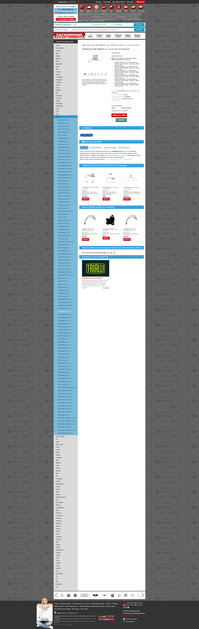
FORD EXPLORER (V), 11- (64, 181)
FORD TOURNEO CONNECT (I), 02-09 (67, 387)
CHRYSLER (59, 80)
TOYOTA (58, 563)
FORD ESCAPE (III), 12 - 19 (64, 150)
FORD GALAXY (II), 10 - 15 (64, 266)
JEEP (57, 473)
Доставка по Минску (95, 148)
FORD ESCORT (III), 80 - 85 (64, 153)
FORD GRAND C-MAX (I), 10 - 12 (65, 275)
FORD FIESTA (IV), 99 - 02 (64, 196)
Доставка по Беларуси (110, 148)
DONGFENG (59, 103)
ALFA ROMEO (60, 48)
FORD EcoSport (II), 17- (64, 138)
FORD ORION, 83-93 (63, 339)
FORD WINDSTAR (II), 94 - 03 (65, 433)
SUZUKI (58, 555)
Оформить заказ (59, 606)
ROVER (58, 531)
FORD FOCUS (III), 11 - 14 (64, 232)
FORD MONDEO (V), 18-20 (64, 324)
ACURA (58, 45)
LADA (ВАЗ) (59, 479)
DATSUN (58, 98)
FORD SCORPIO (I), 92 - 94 (64, 366)
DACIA (58, 88)
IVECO (58, 468)
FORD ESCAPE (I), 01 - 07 (64, 144)
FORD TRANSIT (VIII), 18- (64, 415)
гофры (124, 19)
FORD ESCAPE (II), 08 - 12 (64, 147)
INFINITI (58, 463)
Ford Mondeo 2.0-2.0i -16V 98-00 (131, 188)
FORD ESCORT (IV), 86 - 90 (64, 156)
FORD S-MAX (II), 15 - (63, 360)
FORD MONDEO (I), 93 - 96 (64, 308)
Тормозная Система (99, 35)
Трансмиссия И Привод (118, 35)
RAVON (58, 526)
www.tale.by (69, 624)
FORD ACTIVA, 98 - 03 (63, 120)
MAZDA (58, 494)
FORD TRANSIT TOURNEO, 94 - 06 (66, 430)
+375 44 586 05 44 (67, 9)
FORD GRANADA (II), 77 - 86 (65, 272)
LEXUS (58, 487)
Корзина (141, 2)
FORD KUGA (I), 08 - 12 (63, 287)
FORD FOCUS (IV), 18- (63, 239)
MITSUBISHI (59, 502)
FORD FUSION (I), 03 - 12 (64, 245)
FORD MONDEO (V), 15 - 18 (64, 321)
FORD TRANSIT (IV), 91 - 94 (65, 400)
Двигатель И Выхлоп (128, 35)
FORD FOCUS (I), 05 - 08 (64, 220)
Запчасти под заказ (77, 604)
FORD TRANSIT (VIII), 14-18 (65, 412)
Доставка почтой (124, 148)
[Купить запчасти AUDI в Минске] (84, 595)
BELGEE (58, 56)
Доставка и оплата (118, 2)
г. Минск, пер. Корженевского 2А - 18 (67, 613)
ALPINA (58, 51)
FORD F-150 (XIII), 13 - (63, 184)
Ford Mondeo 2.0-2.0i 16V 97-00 (111, 188)
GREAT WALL (59, 444)
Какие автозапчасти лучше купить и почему (92, 606)
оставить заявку (67, 19)
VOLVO (58, 566)
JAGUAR (58, 471)
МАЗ (57, 581)
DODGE (58, 101)
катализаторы (130, 19)
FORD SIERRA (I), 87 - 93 (64, 375)
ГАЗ (57, 576)
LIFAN (57, 489)
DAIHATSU (59, 95)
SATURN (58, 539)
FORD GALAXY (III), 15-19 (64, 269)
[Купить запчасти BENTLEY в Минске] (104, 595)
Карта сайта (84, 609)
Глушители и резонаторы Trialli (92, 278)
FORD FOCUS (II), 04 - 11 (64, 226)
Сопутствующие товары (97, 604)
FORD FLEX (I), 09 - (62, 217)
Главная (56, 604)
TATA (57, 558)
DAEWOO (58, 90)
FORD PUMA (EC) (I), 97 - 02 (64, 345)
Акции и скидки (110, 606)
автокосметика (92, 20)
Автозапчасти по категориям (62, 609)
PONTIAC (58, 518)
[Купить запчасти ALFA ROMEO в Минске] (68, 595)
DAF (57, 93)
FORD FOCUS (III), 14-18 (64, 235)
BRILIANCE (59, 64)
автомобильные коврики (100, 19)
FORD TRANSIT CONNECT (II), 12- (66, 424)
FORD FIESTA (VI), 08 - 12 (64, 202)
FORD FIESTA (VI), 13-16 (64, 205)
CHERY (58, 74)
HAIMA (58, 450)
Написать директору (128, 615)
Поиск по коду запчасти (72, 606)
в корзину (121, 119)
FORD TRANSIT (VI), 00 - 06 (65, 406)
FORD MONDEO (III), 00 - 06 (65, 314)
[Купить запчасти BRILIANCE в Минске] (119, 595)
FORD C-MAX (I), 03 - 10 (64, 126)
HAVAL (58, 452)
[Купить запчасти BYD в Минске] (132, 595)
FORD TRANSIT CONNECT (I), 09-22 (66, 421)
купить (85, 199)
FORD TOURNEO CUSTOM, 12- (65, 390)
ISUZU (58, 465)
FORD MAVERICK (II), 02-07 (64, 302)
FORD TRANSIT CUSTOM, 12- (65, 427)
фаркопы (81, 20)
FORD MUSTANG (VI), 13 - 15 (65, 333)
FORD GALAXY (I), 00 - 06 (64, 257)
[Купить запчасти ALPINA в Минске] (75, 595)
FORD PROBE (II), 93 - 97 (64, 342)
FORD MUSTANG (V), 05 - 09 (65, 327)
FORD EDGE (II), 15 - (63, 141)
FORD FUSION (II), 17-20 (64, 251)
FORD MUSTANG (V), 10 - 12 (65, 330)
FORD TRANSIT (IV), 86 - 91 (65, 396)
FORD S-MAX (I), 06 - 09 (64, 354)
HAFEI (57, 447)
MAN (57, 492)
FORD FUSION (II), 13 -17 (64, 248)
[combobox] (41, 617)
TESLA (58, 560)
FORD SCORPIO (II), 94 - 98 (64, 369)
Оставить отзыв (86, 135)
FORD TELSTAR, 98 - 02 (64, 384)
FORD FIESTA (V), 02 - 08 (64, 199)
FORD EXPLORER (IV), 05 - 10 (65, 178)
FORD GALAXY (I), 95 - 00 (64, 260)
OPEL (57, 510)
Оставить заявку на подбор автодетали (134, 613)
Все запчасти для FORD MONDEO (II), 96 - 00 (98, 253)
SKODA (58, 545)
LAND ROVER (59, 484)
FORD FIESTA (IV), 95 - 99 (64, 193)
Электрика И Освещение (137, 35)
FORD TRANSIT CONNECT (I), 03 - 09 (67, 418)
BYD (57, 69)
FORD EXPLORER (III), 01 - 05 (65, 175)
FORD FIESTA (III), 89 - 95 (64, 190)
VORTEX (58, 568)
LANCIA (58, 481)
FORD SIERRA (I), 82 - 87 (64, 372)
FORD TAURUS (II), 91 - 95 (64, 381)
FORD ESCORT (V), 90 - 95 (64, 159)
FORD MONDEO (110, 229)
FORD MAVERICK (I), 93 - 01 (64, 299)
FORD (57, 117)
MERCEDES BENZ (61, 497)
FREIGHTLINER (60, 436)
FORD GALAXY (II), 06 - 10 (64, 263)
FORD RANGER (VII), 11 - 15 (64, 351)
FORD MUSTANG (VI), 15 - (64, 336)
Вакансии (115, 604)
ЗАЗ (57, 579)
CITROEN (58, 82)
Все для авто (75, 609)
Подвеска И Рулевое (108, 35)
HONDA (58, 455)
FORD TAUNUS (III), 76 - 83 (64, 378)
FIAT (57, 114)
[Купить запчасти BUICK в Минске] (125, 595)
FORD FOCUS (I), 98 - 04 (64, 223)
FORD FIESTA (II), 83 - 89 (64, 187)
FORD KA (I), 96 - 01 (63, 281)
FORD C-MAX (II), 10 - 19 (64, 129)
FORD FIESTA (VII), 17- (63, 208)
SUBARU (58, 552)
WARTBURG (59, 574)
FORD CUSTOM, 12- (62, 135)
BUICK (58, 66)
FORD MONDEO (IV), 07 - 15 (64, 318)
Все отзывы (106, 619)
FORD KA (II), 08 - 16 (63, 284)
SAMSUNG (59, 537)
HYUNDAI (58, 458)
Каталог (98, 2)
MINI (57, 500)
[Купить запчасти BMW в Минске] (112, 595)
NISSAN (58, 505)
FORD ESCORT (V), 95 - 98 (64, 162)
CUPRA (58, 85)
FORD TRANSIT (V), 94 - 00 (64, 403)
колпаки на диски (111, 19)
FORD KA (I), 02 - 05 (63, 278)
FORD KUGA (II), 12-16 (63, 290)
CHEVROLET (59, 77)
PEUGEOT (59, 513)
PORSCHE (58, 521)
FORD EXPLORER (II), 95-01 (64, 172)
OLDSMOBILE (60, 508)
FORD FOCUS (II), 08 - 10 (64, 229)
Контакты (130, 2)
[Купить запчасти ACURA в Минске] (62, 595)
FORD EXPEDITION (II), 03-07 (65, 169)
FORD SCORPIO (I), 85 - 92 (64, 363)
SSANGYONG (59, 550)
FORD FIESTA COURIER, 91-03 (65, 211)
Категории (106, 2)
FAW (57, 111)
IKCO (57, 460)
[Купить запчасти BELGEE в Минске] (95, 595)
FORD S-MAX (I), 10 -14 (63, 357)
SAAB (57, 534)
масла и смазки (100, 20)
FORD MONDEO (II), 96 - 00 (64, 311)
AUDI (57, 53)
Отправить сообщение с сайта (131, 611)
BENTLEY (58, 59)
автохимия (86, 20)
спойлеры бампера (122, 16)
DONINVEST (59, 106)
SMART (58, 547)
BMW (57, 61)
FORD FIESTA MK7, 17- (63, 214)
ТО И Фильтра (90, 35)
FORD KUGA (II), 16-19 (63, 296)
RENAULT (58, 529)
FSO (57, 439)
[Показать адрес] (78, 2)
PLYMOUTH (59, 516)
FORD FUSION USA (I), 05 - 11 (65, 254)
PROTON (58, 523)
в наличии (125, 110)
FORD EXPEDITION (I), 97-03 (65, 166)
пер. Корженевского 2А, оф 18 (115, 155)
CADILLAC (59, 72)
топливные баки (137, 19)
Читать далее (106, 288)
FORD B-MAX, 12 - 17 (63, 123)
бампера (94, 16)
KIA (57, 476)
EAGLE (58, 109)
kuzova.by (60, 1)
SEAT (57, 542)
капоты (98, 16)
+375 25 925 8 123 (61, 12)
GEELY (58, 442)
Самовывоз (84, 148)
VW (57, 571)
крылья (102, 16)
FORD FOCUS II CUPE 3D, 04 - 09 (66, 242)
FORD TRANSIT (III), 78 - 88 (65, 393)
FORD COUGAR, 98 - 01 (63, 132)
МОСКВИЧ (59, 584)
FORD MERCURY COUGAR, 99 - (65, 305)
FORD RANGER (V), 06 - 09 (64, 348)
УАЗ (57, 587)
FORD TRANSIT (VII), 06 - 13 (65, 409)
